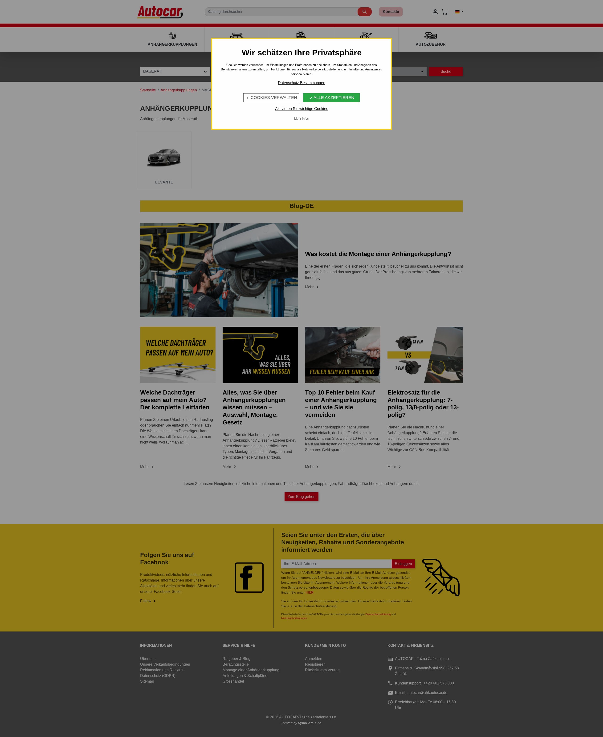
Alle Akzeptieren (331, 97)
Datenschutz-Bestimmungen (301, 83)
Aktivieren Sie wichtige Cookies (301, 109)
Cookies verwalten (271, 97)
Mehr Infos (301, 118)
